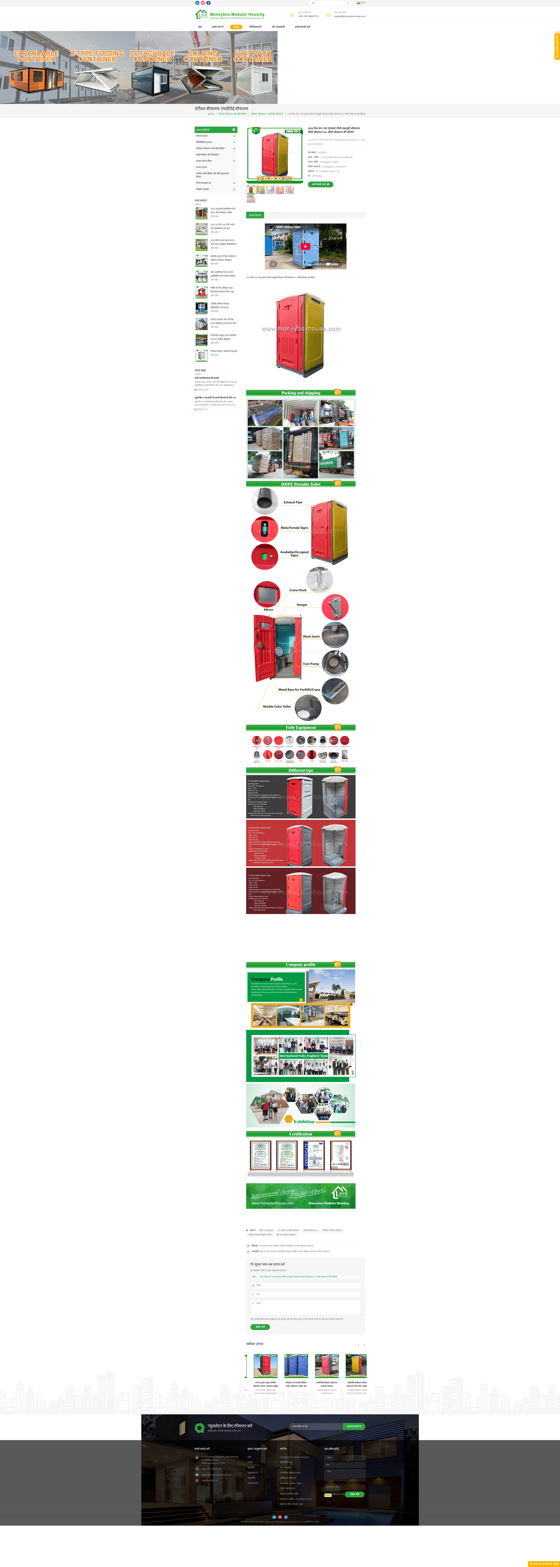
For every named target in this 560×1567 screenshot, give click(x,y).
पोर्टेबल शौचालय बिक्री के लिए (260, 1235)
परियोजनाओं (255, 27)
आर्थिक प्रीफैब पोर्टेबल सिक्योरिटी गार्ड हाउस (220, 305)
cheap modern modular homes (296, 1499)
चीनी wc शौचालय (266, 1230)
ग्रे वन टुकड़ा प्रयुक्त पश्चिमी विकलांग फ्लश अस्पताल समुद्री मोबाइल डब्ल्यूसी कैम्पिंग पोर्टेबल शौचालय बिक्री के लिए (352, 1384)
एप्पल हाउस (201, 167)
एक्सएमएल (253, 1483)
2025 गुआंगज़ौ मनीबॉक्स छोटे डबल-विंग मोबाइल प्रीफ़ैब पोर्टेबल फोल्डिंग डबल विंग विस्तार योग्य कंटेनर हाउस (223, 211)
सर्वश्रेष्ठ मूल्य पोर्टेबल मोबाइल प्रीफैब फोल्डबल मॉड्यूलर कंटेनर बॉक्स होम (223, 258)
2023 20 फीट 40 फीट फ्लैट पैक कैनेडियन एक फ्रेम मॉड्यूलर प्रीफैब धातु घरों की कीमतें (223, 227)
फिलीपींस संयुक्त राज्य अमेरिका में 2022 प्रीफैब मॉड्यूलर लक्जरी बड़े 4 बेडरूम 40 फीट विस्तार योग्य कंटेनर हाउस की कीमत (223, 337)
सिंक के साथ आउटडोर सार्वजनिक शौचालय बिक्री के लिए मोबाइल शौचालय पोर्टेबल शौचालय (295, 1251)
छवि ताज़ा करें (338, 1494)
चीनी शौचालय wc (310, 1230)
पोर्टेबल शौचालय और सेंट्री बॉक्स (210, 148)
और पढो (214, 216)
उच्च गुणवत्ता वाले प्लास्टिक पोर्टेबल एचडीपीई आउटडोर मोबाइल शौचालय (286, 1246)
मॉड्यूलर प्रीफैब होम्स (289, 1493)
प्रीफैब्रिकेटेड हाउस (204, 142)
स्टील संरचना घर (203, 183)
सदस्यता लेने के (354, 1426)
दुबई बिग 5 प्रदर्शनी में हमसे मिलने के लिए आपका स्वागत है (216, 397)
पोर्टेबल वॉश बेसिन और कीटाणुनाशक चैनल (212, 175)
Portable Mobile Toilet (290, 1483)
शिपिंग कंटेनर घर (287, 1488)
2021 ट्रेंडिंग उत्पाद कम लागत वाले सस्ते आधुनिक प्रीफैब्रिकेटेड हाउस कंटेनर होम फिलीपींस (224, 242)
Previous (358, 1345)
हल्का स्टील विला (204, 161)
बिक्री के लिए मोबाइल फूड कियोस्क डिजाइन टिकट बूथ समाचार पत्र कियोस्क (222, 290)
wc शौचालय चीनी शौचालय (288, 1230)
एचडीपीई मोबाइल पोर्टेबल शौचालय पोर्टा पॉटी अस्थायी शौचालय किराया (260, 1384)
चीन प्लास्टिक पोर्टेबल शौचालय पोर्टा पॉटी (321, 1384)
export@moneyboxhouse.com (350, 16)
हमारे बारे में (217, 27)
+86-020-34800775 (308, 16)
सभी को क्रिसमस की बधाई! (207, 378)
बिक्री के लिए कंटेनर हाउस (291, 1504)
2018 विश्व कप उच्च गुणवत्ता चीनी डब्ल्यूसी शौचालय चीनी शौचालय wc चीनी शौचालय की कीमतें (298, 1277)
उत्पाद (236, 27)
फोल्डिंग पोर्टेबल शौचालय (332, 1230)
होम (200, 27)
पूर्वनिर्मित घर (285, 1462)
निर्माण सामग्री (202, 189)
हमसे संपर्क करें (302, 27)
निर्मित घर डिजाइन (288, 1478)
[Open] (557, 45)
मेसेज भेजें (260, 1327)
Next (364, 1345)
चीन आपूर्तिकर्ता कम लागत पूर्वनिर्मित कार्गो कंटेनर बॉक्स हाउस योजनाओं (223, 274)
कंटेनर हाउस (201, 136)
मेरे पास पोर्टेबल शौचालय (286, 1235)
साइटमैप (251, 1478)
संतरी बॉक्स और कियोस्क (207, 154)
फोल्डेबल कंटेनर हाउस (290, 1472)
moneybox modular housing (294, 1457)
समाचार (251, 1467)
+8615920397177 (209, 1480)
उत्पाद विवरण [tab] (255, 215)
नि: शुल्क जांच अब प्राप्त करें (541, 1564)
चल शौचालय (286, 1467)
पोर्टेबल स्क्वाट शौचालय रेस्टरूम (224, 351)
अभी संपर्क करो (319, 184)
